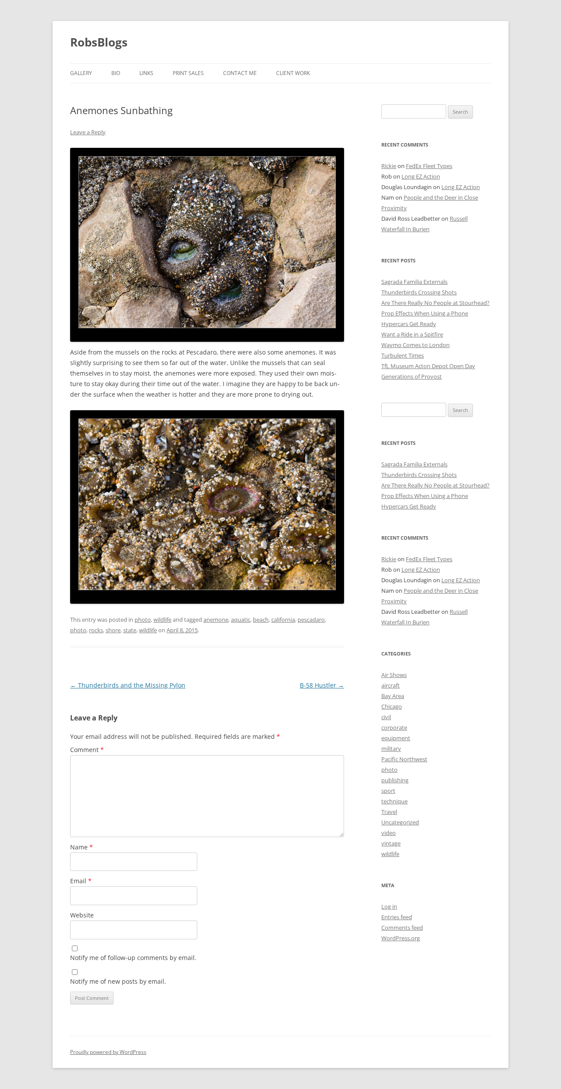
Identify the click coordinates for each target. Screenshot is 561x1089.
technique (394, 801)
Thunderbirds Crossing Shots (419, 292)
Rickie (388, 166)
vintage (391, 843)
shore (113, 630)
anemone (215, 619)
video (388, 833)
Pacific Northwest (404, 759)
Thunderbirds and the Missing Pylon (127, 685)
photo (143, 619)
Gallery (81, 73)
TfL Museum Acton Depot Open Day (428, 366)
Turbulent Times (402, 355)
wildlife (162, 619)
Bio (115, 73)
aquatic (240, 619)
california (283, 619)
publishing (394, 780)
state (129, 630)
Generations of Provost (411, 376)
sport (388, 791)
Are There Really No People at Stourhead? (435, 303)
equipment (395, 738)
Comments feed (402, 927)
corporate (394, 727)
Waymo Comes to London (415, 345)
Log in (389, 906)
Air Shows (394, 675)
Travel (389, 812)
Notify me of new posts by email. (118, 981)
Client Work (293, 73)
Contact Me (240, 73)
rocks (96, 630)
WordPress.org (400, 938)
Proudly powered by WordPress (108, 1052)
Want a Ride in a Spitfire (412, 334)
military (391, 748)
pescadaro (311, 619)
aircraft (390, 685)
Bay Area (392, 696)
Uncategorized (400, 822)
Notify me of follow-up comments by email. (133, 957)
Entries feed (396, 917)
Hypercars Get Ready (408, 324)
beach (261, 619)
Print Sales (188, 73)
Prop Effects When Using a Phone (424, 313)
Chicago (391, 706)
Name (81, 847)
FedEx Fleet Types (429, 166)
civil (386, 717)
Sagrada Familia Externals (414, 282)
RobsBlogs (99, 42)
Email (81, 881)
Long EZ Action (420, 176)
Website (82, 915)
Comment (87, 749)
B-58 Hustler (322, 685)
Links (146, 73)
